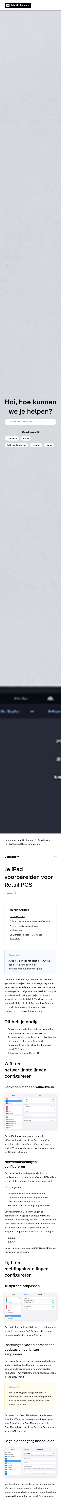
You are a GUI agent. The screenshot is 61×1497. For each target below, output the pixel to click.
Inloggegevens (15, 1053)
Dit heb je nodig (17, 917)
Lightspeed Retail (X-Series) (19, 840)
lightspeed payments (16, 445)
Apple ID (16, 1045)
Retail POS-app (16, 1049)
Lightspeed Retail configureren (25, 844)
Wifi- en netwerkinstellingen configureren (30, 921)
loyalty (26, 438)
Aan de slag (44, 840)
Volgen (10, 893)
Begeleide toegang (19, 1484)
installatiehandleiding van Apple (25, 969)
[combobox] (30, 422)
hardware (36, 445)
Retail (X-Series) (19, 5)
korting (49, 445)
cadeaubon (12, 438)
